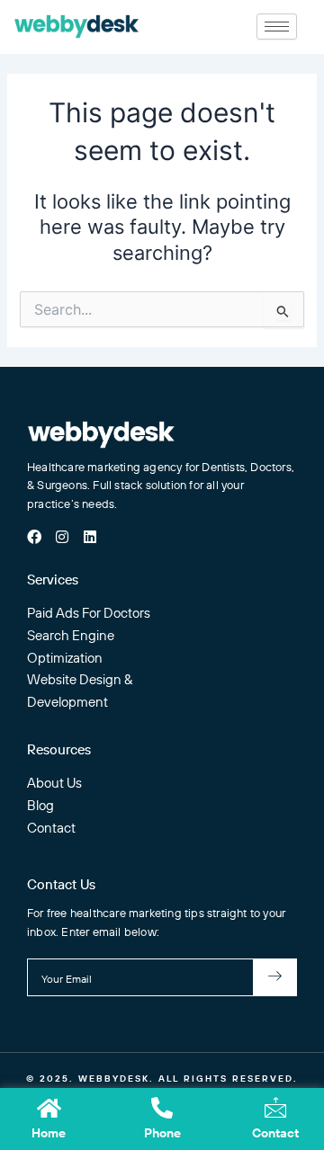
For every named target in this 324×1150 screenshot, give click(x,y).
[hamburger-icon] (276, 26)
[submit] (275, 977)
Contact (275, 1133)
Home (49, 1133)
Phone (162, 1133)
